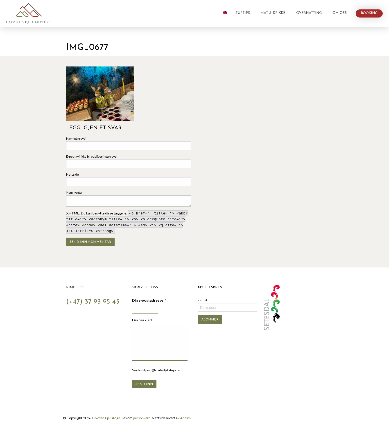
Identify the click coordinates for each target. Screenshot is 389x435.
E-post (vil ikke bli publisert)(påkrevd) (92, 156)
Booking (369, 13)
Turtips (243, 13)
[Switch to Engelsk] (224, 12)
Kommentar (74, 192)
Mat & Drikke (273, 13)
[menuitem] (224, 13)
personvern (141, 418)
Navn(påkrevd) (76, 138)
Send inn (144, 384)
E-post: (203, 300)
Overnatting (309, 13)
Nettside (72, 174)
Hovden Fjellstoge (106, 418)
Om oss (339, 13)
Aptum (185, 418)
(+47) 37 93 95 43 (93, 301)
